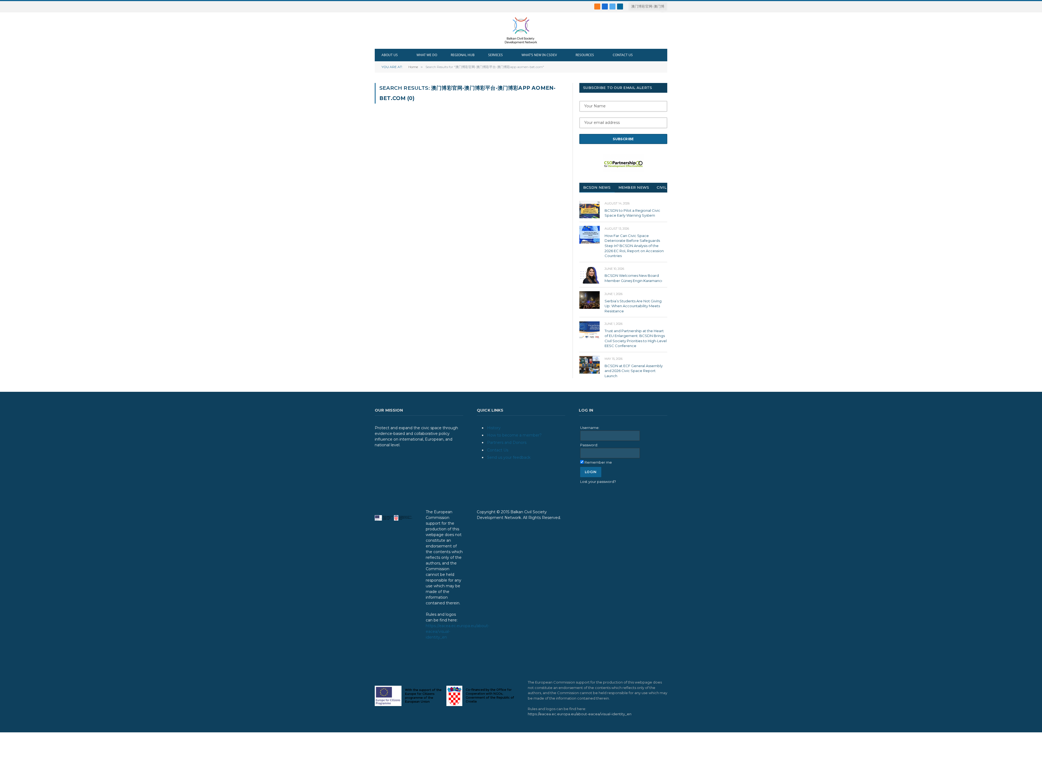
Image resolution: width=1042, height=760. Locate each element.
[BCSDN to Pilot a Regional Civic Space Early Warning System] (589, 209)
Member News (633, 187)
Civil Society (670, 187)
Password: (589, 445)
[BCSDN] (521, 30)
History (494, 427)
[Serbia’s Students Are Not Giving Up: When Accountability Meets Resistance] (589, 300)
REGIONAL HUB (463, 55)
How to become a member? (514, 435)
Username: (589, 427)
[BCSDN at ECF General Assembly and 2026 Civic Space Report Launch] (589, 365)
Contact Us (497, 450)
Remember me (598, 462)
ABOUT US (390, 55)
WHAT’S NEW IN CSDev (539, 55)
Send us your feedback (508, 457)
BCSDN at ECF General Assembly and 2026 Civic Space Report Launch (634, 371)
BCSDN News (597, 187)
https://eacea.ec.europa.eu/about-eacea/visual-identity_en (579, 714)
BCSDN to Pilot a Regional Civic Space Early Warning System (632, 213)
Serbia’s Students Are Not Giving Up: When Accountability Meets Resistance (633, 306)
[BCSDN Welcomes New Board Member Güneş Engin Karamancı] (589, 275)
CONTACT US (623, 55)
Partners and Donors (506, 442)
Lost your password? (598, 481)
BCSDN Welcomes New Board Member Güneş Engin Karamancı (633, 278)
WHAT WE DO (427, 55)
